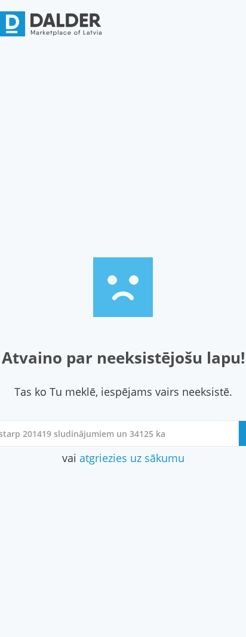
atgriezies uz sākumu (131, 458)
